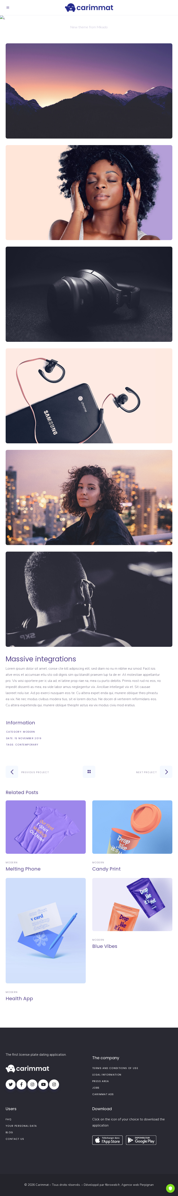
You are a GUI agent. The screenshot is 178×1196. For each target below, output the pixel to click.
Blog (9, 1132)
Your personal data (21, 1126)
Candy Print (106, 869)
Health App (19, 998)
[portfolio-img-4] (89, 396)
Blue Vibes (104, 946)
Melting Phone (23, 869)
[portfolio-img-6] (89, 599)
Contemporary (27, 744)
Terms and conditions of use (115, 1068)
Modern (29, 732)
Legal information (106, 1074)
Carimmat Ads (103, 1094)
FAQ (8, 1119)
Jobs (96, 1087)
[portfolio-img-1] (89, 91)
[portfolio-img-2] (89, 192)
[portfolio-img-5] (89, 497)
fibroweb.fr (112, 1185)
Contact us (15, 1139)
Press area (100, 1081)
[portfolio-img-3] (89, 294)
